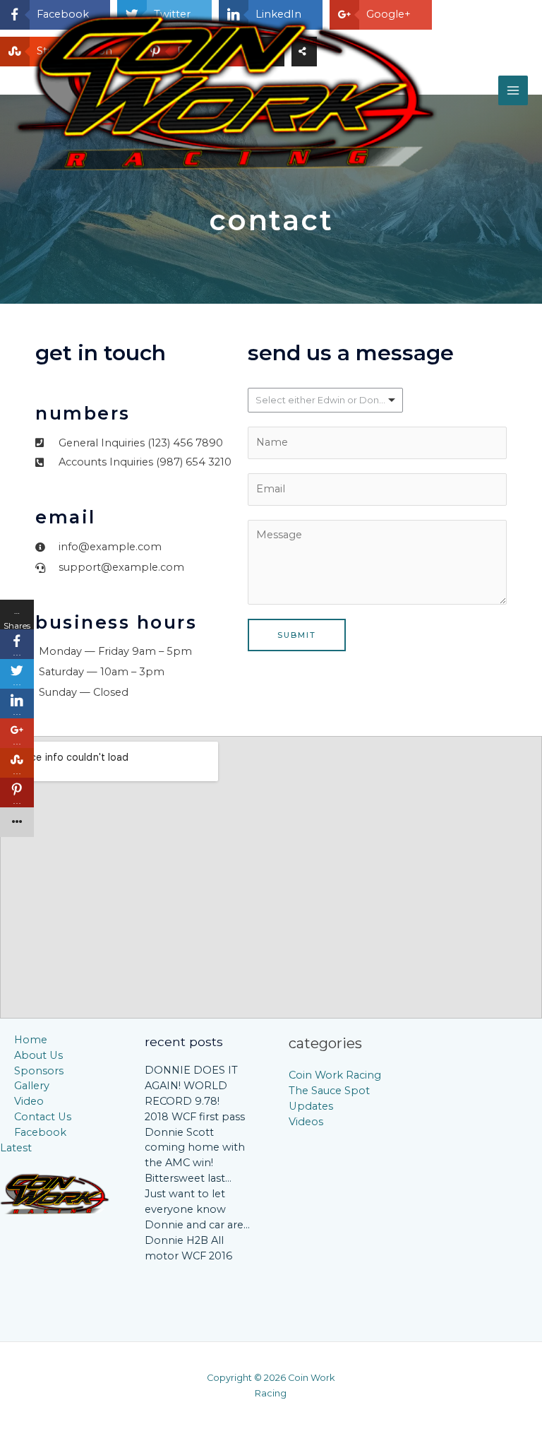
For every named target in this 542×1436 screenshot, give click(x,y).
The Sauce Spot (329, 1090)
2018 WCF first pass (195, 1116)
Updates (311, 1106)
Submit (296, 635)
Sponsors (39, 1070)
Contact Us (42, 1116)
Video (29, 1101)
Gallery (31, 1085)
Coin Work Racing (335, 1075)
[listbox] (325, 400)
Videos (306, 1121)
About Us (38, 1055)
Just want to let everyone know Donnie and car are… (197, 1209)
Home (30, 1039)
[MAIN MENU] (513, 90)
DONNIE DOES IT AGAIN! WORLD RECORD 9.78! (191, 1086)
